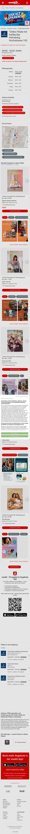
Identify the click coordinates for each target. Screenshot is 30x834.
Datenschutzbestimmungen (22, 396)
